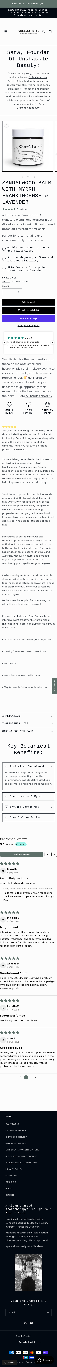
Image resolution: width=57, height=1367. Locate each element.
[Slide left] (22, 177)
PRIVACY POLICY (14, 1169)
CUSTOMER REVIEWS (16, 1130)
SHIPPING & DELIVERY (16, 1137)
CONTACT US (12, 1124)
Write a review (22, 854)
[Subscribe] (48, 1312)
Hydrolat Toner (11, 623)
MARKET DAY (12, 1175)
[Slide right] (35, 177)
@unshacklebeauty (28, 107)
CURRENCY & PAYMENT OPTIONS (22, 1149)
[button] (6, 31)
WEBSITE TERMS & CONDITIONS (22, 1162)
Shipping (6, 281)
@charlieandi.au (37, 77)
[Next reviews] (52, 342)
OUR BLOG (11, 1182)
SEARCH (10, 1195)
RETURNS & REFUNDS (16, 1143)
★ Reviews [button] (54, 686)
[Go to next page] (36, 1077)
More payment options (29, 325)
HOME (9, 1188)
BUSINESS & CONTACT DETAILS (21, 1156)
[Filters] (47, 854)
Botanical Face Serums (30, 616)
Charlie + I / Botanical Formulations (32, 1362)
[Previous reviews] (4, 342)
